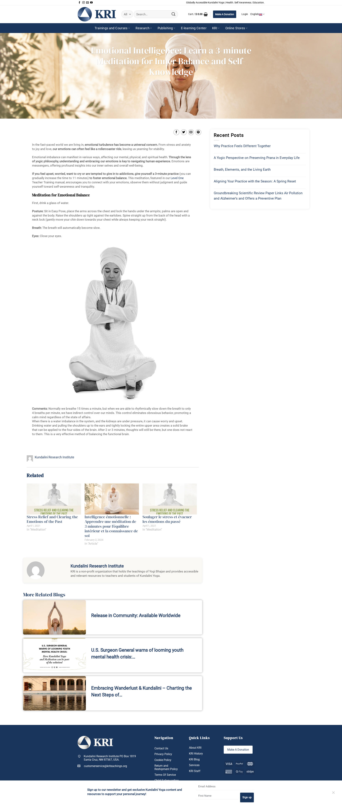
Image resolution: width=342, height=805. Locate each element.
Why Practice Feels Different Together (242, 146)
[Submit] (173, 14)
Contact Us (161, 748)
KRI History (196, 753)
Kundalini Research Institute (54, 457)
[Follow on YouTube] (91, 2)
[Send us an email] (87, 2)
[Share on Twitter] (184, 132)
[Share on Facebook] (176, 132)
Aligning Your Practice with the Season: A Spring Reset (255, 181)
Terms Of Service (165, 774)
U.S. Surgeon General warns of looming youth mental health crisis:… (137, 653)
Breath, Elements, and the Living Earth (242, 169)
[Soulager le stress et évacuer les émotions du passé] (169, 498)
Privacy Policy (163, 754)
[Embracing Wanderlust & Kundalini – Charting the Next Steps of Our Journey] (54, 693)
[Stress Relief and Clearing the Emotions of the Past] (54, 498)
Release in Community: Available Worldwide (135, 615)
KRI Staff (194, 771)
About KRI (195, 747)
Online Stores (235, 28)
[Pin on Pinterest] (198, 132)
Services (194, 765)
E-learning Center (193, 28)
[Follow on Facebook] (79, 2)
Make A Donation (224, 14)
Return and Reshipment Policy (166, 767)
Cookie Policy (162, 760)
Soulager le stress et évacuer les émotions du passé (167, 519)
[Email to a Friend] (191, 132)
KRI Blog (194, 759)
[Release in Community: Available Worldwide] (54, 617)
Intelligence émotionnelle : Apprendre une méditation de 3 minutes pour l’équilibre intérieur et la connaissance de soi (111, 526)
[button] (198, 14)
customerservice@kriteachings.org (105, 766)
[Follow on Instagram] (83, 2)
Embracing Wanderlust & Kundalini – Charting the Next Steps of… (141, 691)
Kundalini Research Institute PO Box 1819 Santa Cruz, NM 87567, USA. (110, 758)
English (254, 14)
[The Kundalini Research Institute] (96, 14)
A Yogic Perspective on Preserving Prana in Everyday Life (257, 158)
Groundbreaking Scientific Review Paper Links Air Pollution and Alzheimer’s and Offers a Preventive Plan (258, 195)
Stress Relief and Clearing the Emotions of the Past (52, 519)
